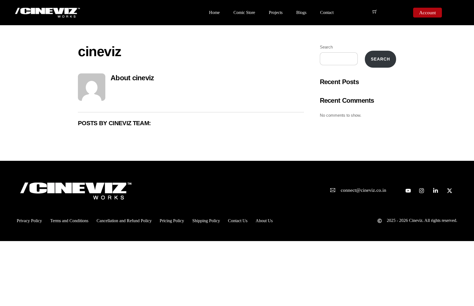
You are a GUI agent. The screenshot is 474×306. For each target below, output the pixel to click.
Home (214, 12)
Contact (327, 12)
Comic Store (244, 12)
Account (427, 12)
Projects (276, 12)
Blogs (301, 12)
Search (326, 47)
